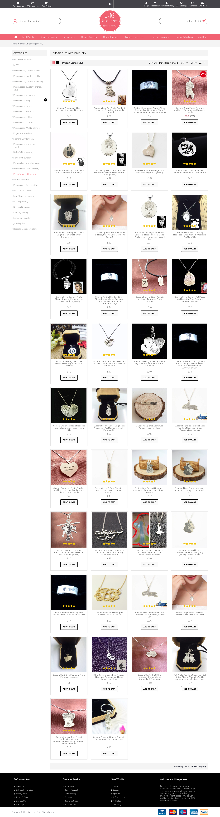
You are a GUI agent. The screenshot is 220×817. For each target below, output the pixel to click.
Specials (116, 793)
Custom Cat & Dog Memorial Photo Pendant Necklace (69, 676)
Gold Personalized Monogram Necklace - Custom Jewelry (109, 613)
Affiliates (117, 801)
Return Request (71, 790)
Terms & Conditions (24, 797)
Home (14, 43)
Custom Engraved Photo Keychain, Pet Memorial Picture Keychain (109, 738)
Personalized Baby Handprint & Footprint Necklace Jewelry (69, 171)
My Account (69, 786)
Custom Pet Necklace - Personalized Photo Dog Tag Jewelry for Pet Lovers (189, 552)
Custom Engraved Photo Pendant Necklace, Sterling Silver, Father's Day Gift (109, 234)
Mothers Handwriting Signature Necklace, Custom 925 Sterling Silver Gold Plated (109, 552)
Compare (68, 797)
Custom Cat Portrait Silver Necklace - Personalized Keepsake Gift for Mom (150, 677)
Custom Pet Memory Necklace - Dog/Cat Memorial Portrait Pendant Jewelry (69, 234)
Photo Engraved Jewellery (31, 43)
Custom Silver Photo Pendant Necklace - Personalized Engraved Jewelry (189, 110)
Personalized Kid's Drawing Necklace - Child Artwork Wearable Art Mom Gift (189, 234)
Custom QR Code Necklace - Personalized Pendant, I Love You (190, 171)
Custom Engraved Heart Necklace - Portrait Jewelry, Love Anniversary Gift (69, 428)
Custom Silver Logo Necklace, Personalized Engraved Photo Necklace (69, 363)
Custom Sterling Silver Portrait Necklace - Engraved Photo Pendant (149, 299)
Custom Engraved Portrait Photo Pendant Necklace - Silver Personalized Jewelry (190, 428)
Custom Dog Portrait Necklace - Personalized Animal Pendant (190, 613)
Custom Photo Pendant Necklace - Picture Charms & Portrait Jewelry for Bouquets (109, 363)
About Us (20, 786)
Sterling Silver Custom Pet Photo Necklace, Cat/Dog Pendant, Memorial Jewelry (190, 299)
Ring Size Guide (71, 801)
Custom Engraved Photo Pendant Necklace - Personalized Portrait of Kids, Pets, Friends (69, 490)
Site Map (20, 804)
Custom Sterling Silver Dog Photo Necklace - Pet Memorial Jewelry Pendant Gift (109, 428)
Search (116, 790)
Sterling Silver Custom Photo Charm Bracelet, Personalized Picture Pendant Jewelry (69, 299)
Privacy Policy (21, 793)
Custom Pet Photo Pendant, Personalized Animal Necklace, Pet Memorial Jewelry (69, 552)
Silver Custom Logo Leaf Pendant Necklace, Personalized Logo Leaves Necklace (109, 677)
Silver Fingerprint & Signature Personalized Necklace (149, 427)
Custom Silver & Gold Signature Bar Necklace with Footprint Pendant (109, 490)
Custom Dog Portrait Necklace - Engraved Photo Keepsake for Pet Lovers (149, 490)
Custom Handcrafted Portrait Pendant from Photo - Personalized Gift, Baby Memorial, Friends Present (69, 740)
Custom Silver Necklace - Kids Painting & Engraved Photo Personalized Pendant (149, 552)
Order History (70, 793)
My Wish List (70, 804)
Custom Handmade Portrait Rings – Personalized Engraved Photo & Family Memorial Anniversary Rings (149, 110)
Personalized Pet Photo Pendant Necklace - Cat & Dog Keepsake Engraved (109, 110)
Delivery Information (24, 790)
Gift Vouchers (119, 797)
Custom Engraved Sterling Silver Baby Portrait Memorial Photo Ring (69, 613)
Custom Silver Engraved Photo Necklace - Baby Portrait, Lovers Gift (149, 614)
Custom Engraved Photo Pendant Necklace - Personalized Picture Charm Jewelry (109, 172)
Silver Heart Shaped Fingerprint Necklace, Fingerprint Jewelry (149, 171)
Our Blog (117, 804)
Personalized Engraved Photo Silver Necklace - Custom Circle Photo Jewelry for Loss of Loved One (149, 235)
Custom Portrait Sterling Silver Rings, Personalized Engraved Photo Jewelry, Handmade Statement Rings (109, 300)
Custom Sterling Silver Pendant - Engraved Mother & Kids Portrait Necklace (149, 363)
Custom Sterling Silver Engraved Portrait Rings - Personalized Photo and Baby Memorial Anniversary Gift (190, 364)
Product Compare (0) (72, 63)
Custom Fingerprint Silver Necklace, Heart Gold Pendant (69, 109)
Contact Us (21, 801)
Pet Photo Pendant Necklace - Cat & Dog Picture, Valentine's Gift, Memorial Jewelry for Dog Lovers (190, 677)
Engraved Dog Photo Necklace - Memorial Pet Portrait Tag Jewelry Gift (190, 490)
